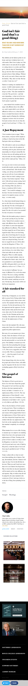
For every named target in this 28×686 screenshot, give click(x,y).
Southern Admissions (11, 647)
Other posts (20, 529)
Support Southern (10, 666)
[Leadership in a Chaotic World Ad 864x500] (14, 617)
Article (8, 23)
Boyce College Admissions (13, 653)
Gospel (4, 495)
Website (13, 529)
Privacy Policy (5, 677)
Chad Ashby (6, 516)
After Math (4, 525)
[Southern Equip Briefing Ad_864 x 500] (14, 635)
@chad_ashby (5, 529)
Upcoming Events (9, 659)
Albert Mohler (9, 672)
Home (3, 23)
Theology (12, 495)
